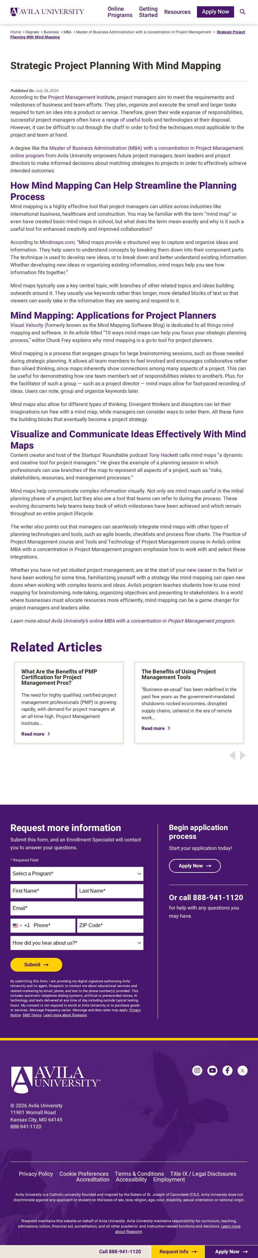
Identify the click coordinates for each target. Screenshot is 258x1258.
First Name (26, 891)
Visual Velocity (26, 325)
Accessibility (131, 1180)
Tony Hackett (163, 455)
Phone (42, 925)
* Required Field (24, 860)
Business (51, 32)
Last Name (92, 891)
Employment (169, 1180)
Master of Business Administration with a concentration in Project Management (143, 32)
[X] (243, 1071)
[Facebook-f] (227, 1071)
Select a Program (33, 873)
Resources (177, 12)
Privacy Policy (36, 1174)
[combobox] (77, 874)
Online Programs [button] (120, 12)
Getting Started (148, 12)
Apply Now (215, 12)
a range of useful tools (127, 120)
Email (20, 908)
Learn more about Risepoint (65, 1015)
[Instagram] (197, 1071)
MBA (67, 32)
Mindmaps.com (57, 242)
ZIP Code (91, 925)
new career (199, 570)
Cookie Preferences (84, 1174)
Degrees (32, 32)
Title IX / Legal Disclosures (203, 1174)
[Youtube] (212, 1071)
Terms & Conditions (139, 1174)
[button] (242, 12)
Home (15, 32)
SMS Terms (32, 1015)
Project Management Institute (81, 97)
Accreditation (92, 1180)
